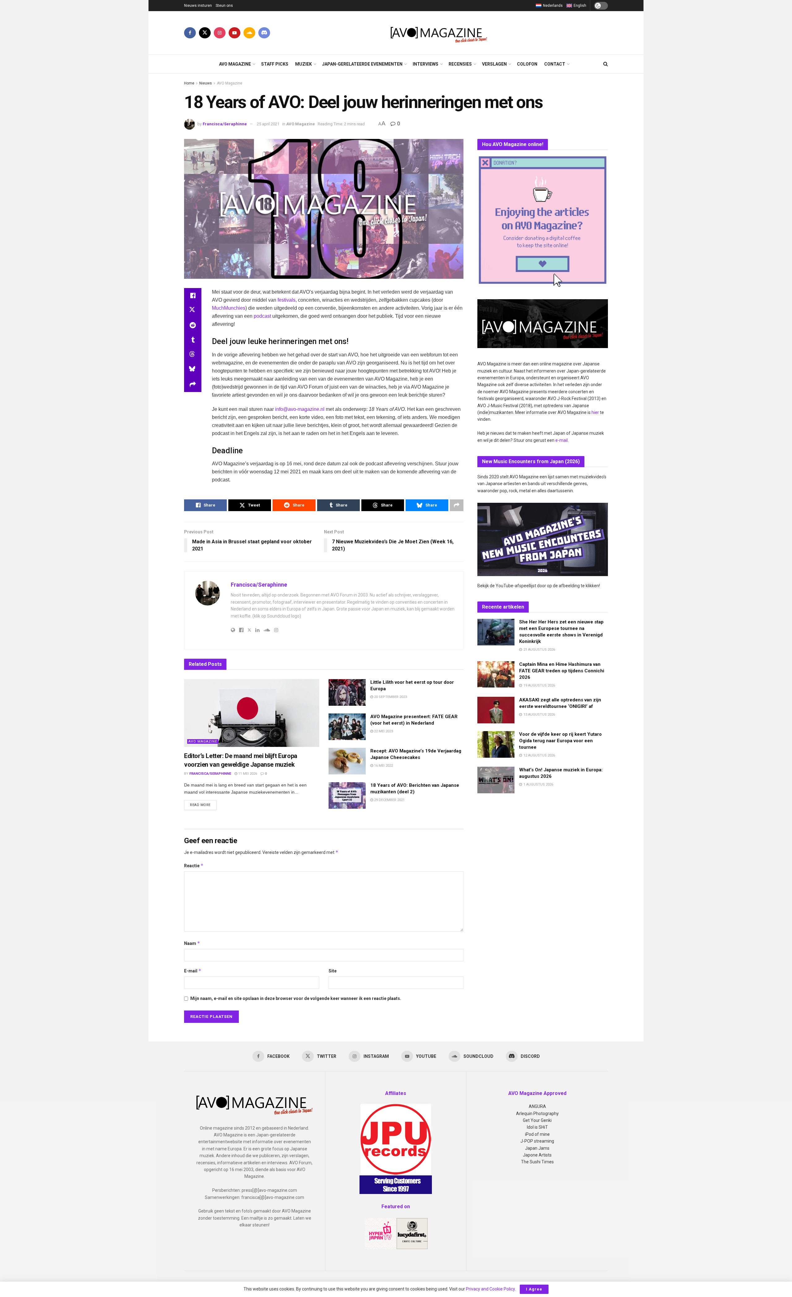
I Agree (534, 1289)
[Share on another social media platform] (192, 384)
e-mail (561, 440)
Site (333, 970)
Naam (192, 943)
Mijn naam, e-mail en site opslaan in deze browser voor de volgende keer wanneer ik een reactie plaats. (295, 998)
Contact (554, 64)
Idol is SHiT (537, 1127)
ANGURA (537, 1106)
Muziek (303, 64)
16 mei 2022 (383, 766)
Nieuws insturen (198, 5)
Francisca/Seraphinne (225, 124)
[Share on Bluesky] (192, 369)
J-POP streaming (537, 1141)
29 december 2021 (389, 800)
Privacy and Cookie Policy (490, 1288)
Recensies (460, 64)
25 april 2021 (268, 124)
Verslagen (494, 64)
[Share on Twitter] (192, 310)
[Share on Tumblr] (192, 340)
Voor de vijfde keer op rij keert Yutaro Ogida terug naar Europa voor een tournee (560, 740)
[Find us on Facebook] (190, 32)
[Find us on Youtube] (234, 32)
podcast (262, 316)
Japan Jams (537, 1148)
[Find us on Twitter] (205, 32)
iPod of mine (537, 1134)
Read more (203, 805)
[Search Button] (605, 64)
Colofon (527, 64)
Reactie (194, 865)
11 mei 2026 (247, 774)
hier (595, 412)
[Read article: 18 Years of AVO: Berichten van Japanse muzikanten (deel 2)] (347, 795)
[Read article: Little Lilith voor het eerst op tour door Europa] (347, 692)
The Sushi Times (537, 1161)
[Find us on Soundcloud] (249, 32)
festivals (286, 300)
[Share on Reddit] (192, 325)
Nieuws (205, 83)
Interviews (425, 64)
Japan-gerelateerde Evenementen (362, 64)
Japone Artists (537, 1155)
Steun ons (224, 5)
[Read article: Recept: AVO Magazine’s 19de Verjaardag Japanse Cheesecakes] (347, 761)
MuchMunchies (228, 308)
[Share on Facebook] (192, 295)
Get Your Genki (537, 1120)
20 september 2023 (390, 697)
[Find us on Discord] (264, 32)
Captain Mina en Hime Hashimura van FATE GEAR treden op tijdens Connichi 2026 (561, 670)
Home (189, 83)
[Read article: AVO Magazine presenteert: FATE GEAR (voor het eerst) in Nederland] (347, 726)
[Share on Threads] (192, 354)
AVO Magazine (235, 64)
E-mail (192, 971)
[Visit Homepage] (439, 32)
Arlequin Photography (537, 1113)
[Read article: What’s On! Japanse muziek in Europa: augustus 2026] (495, 780)
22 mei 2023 (383, 731)
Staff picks (274, 64)
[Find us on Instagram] (220, 32)
